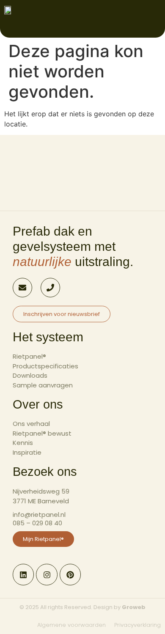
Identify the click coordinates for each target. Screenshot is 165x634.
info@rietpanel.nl (39, 514)
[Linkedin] (23, 574)
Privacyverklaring (137, 625)
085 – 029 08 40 (37, 523)
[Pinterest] (70, 574)
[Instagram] (46, 574)
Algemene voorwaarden (71, 625)
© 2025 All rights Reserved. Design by (82, 607)
